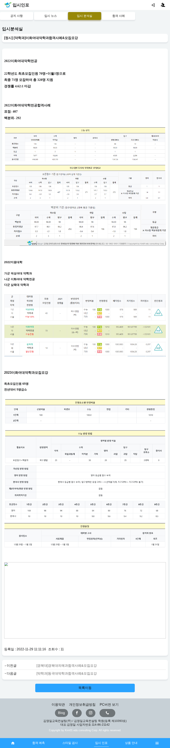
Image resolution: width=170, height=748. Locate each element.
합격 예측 (38, 742)
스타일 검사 (70, 742)
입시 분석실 (84, 15)
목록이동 (85, 688)
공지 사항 (16, 15)
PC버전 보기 (109, 704)
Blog (61, 713)
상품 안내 (131, 742)
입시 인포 (101, 742)
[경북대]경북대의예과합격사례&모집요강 (66, 665)
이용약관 (58, 704)
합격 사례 (118, 15)
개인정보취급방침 (82, 704)
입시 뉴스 (50, 15)
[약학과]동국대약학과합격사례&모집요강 (66, 673)
